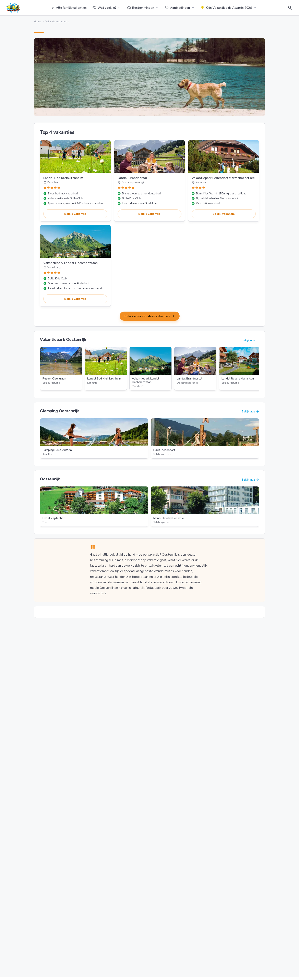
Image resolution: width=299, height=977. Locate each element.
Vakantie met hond (56, 21)
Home (37, 21)
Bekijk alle (250, 340)
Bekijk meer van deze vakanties (149, 316)
